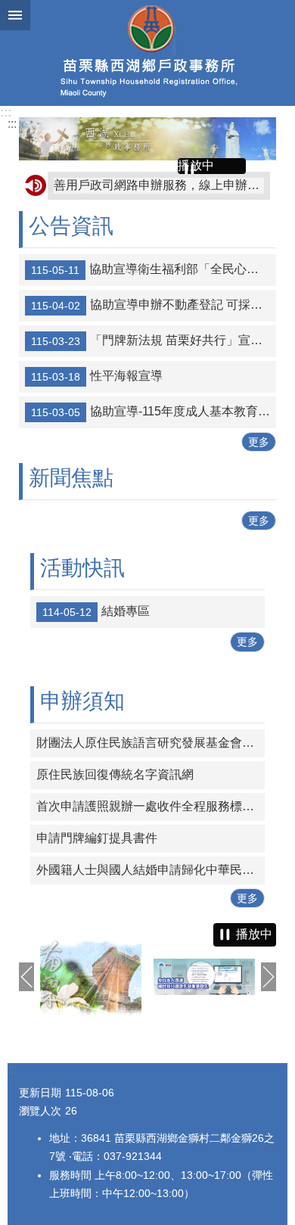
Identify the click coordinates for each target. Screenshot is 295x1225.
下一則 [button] (268, 976)
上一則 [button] (26, 976)
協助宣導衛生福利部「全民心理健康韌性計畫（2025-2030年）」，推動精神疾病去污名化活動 (153, 269)
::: (5, 112)
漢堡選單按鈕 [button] (15, 15)
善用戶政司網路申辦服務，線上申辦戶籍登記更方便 (159, 185)
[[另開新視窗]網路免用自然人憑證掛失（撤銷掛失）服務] (204, 977)
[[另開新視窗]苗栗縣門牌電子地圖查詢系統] (90, 976)
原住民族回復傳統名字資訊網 (115, 774)
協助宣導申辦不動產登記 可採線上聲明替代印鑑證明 (153, 305)
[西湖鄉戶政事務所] (147, 138)
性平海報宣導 (97, 376)
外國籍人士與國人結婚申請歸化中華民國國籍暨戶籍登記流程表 (150, 869)
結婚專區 (96, 612)
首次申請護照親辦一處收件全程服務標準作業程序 (150, 806)
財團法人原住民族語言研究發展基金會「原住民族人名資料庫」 (150, 742)
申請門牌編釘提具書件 (96, 838)
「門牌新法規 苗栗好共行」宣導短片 (153, 340)
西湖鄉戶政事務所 (147, 53)
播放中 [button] (196, 165)
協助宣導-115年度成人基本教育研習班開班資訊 (153, 411)
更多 (258, 442)
